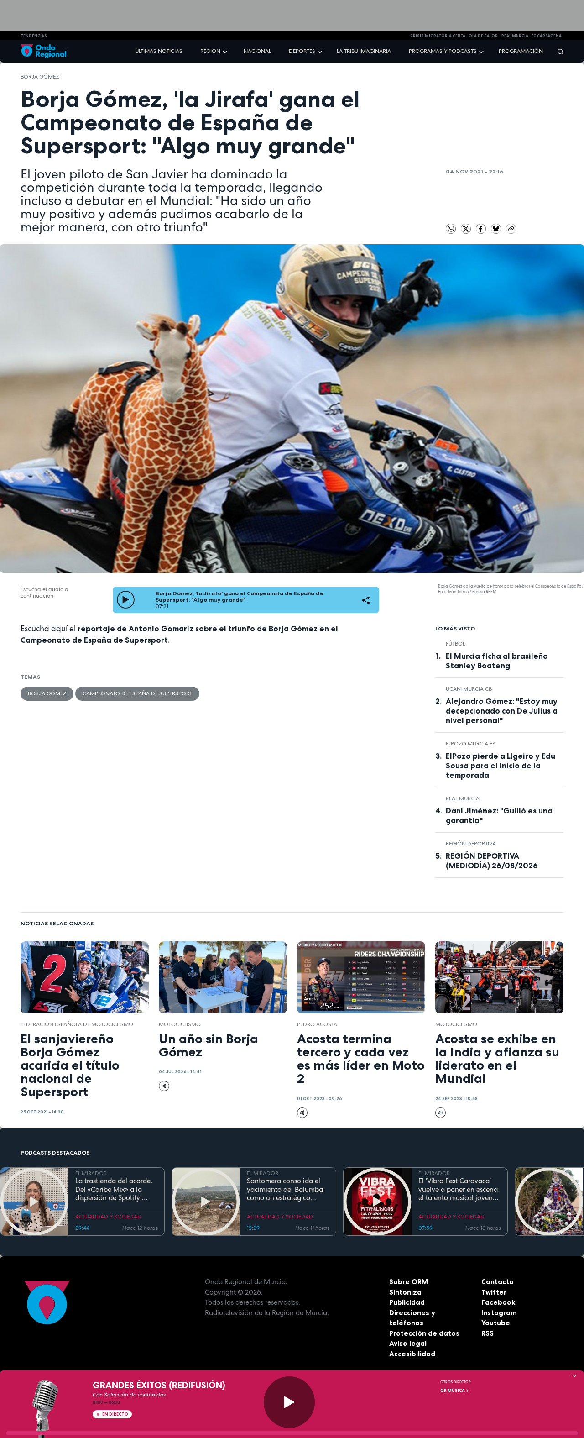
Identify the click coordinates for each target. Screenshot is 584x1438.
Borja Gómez (40, 76)
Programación (521, 51)
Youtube (495, 1322)
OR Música (453, 1390)
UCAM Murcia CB (469, 689)
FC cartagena (547, 35)
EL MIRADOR (91, 1173)
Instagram (499, 1312)
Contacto (497, 1281)
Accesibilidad (412, 1353)
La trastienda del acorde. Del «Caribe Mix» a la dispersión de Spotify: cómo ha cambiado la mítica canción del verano (115, 1189)
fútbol (455, 643)
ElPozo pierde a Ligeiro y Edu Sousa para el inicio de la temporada (500, 765)
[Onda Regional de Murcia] (43, 51)
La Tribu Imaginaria (364, 51)
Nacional (257, 51)
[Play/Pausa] (289, 1402)
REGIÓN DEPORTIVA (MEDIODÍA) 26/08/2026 (492, 860)
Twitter (493, 1292)
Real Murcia (514, 35)
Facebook (498, 1302)
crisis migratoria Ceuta (437, 35)
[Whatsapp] (451, 229)
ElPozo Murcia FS (470, 743)
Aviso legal (408, 1343)
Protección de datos (424, 1333)
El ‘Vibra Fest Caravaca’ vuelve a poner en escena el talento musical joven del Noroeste (458, 1189)
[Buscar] (557, 51)
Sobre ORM (408, 1281)
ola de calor (483, 35)
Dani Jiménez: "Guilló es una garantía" (499, 815)
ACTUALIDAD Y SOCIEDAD (108, 1216)
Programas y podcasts (443, 51)
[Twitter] (467, 228)
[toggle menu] (225, 51)
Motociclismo (180, 1024)
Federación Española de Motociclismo (77, 1024)
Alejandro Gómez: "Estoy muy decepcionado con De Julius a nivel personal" (502, 711)
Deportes (302, 51)
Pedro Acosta (317, 1024)
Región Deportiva (471, 843)
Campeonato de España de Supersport (137, 693)
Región (210, 51)
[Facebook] (482, 228)
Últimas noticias (158, 51)
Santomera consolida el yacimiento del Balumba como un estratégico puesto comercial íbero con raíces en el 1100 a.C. (285, 1189)
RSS (487, 1333)
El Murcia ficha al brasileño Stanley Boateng (497, 660)
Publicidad (407, 1302)
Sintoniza (405, 1292)
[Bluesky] (497, 228)
